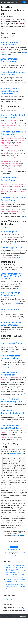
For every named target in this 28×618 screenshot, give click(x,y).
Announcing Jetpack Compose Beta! (11, 43)
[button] (4, 599)
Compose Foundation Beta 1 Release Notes (13, 133)
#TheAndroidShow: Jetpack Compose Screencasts (10, 91)
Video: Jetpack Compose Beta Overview (13, 73)
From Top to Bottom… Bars (11, 310)
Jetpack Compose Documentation (9, 60)
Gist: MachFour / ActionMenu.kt (9, 373)
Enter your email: (14, 541)
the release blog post (16, 453)
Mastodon (20, 553)
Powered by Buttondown (14, 549)
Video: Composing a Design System (10, 294)
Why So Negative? (9, 231)
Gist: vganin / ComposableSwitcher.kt (12, 412)
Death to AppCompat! (11, 247)
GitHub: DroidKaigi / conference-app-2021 (11, 400)
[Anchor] (16, 33)
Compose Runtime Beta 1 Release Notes (13, 116)
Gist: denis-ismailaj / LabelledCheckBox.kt (11, 426)
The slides (16, 303)
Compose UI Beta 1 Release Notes (10, 178)
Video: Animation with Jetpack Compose (11, 323)
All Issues (5, 591)
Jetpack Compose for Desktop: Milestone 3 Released (11, 276)
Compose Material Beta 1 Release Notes (13, 199)
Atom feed (21, 552)
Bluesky (14, 555)
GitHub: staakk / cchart (12, 343)
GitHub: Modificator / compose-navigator (11, 357)
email (22, 609)
